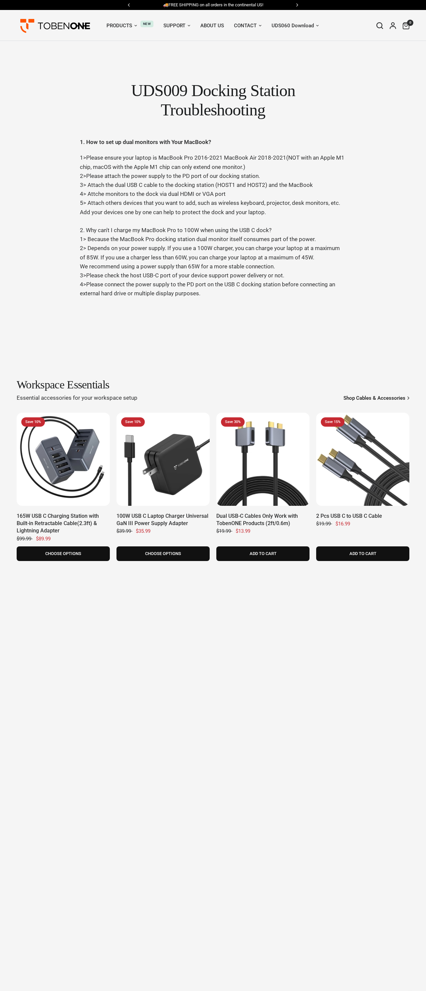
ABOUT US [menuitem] (212, 26)
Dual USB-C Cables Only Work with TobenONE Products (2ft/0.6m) (257, 519)
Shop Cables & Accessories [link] (374, 398)
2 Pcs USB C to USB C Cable (349, 516)
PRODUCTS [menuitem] (119, 26)
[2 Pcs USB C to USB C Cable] (362, 459)
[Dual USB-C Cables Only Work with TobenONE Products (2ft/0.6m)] (263, 459)
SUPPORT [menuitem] (174, 26)
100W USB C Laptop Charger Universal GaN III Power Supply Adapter (162, 519)
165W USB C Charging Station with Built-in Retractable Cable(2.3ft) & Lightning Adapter (58, 523)
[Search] (379, 25)
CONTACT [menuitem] (245, 26)
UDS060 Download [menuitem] (293, 26)
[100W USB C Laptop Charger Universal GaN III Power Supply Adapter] (163, 459)
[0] (404, 25)
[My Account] (392, 25)
